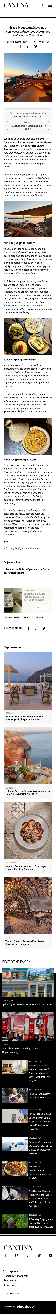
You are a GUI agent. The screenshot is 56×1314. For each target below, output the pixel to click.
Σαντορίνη (38, 617)
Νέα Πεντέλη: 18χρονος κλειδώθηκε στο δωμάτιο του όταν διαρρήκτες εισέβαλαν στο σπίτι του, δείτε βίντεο (40, 1199)
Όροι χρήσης (11, 1271)
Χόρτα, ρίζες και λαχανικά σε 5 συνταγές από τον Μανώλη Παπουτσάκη (26, 868)
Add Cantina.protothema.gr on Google (26, 125)
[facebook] (20, 46)
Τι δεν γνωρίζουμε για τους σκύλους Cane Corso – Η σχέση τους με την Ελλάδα (41, 1223)
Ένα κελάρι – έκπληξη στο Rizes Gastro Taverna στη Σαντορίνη (25, 943)
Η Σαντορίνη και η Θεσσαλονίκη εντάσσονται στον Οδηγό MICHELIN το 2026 (28, 793)
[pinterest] (28, 46)
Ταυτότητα (10, 1285)
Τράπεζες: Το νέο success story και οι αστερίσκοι (27, 1004)
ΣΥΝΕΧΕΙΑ (41, 608)
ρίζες (26, 617)
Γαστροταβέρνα (12, 617)
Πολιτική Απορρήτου (16, 1276)
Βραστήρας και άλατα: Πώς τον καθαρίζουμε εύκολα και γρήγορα (35, 596)
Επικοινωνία (11, 1280)
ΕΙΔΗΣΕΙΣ (10, 788)
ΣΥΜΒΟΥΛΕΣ (11, 863)
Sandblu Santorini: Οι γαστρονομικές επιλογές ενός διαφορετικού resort (24, 718)
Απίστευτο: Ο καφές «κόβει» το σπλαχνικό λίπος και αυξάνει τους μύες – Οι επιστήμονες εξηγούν (39, 1073)
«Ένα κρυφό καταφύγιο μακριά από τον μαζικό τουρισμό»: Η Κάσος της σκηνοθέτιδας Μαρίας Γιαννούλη (40, 1121)
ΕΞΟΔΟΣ (28, 22)
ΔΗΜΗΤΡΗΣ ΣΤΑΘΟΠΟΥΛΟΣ (18, 42)
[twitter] (35, 46)
